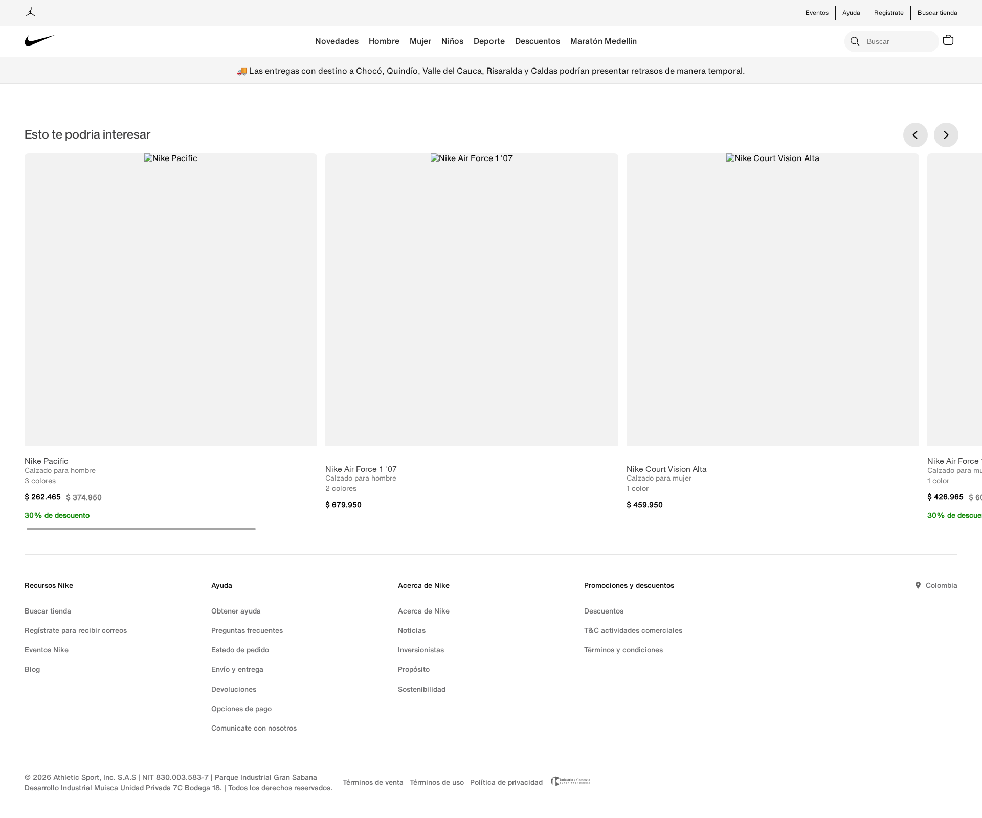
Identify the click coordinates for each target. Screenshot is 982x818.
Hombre (384, 41)
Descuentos (537, 41)
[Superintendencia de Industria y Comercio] (568, 782)
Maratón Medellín (603, 41)
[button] (141, 529)
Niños (452, 41)
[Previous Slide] (915, 135)
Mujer (420, 41)
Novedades (337, 41)
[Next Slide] (946, 135)
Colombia (941, 585)
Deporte (489, 41)
